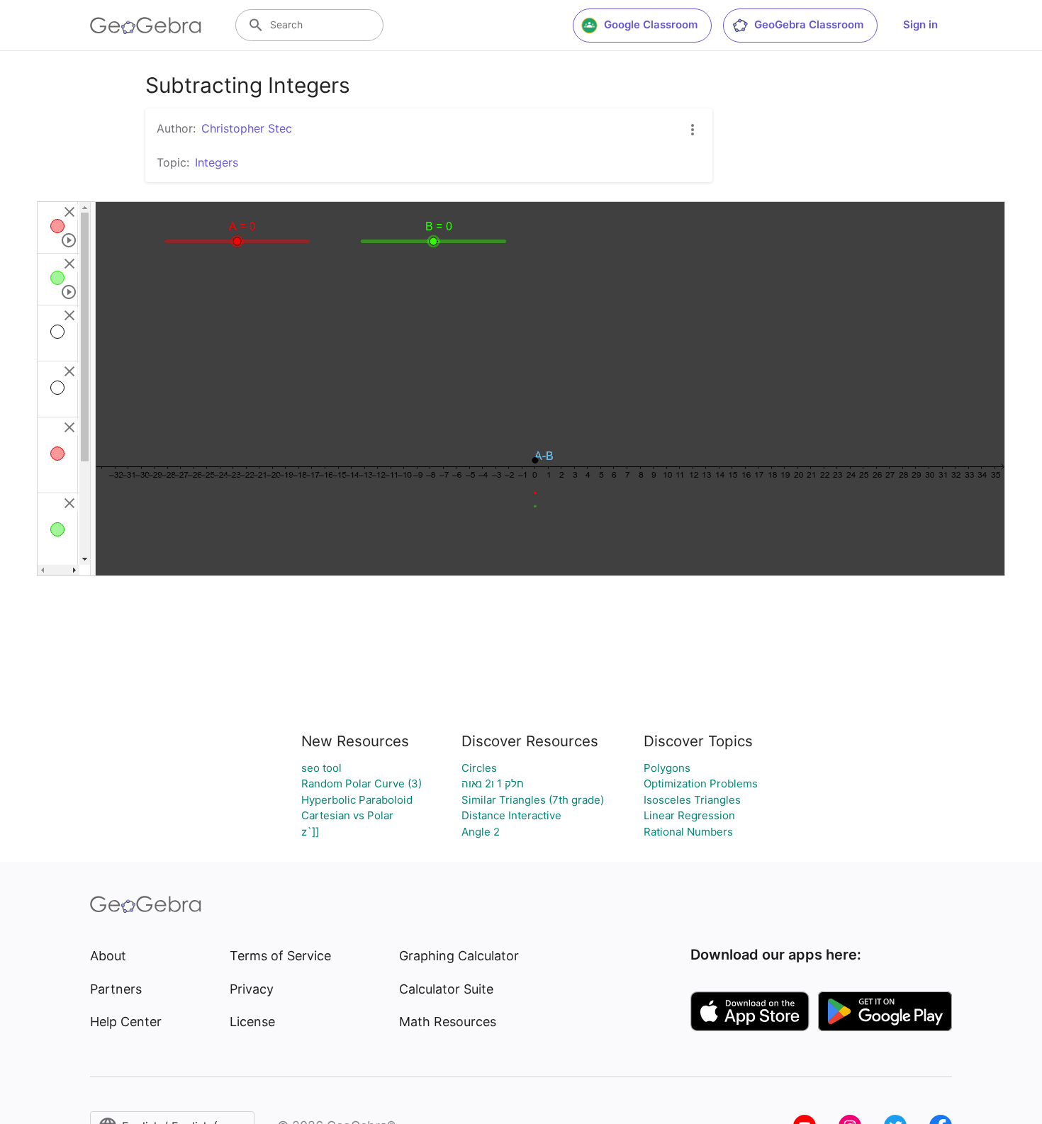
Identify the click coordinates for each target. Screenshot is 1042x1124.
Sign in (920, 24)
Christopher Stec (246, 128)
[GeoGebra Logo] (145, 25)
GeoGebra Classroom (808, 24)
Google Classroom (651, 24)
